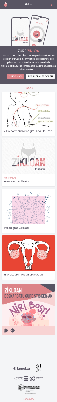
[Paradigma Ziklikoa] (28, 206)
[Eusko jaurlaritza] (28, 390)
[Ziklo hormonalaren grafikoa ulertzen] (28, 109)
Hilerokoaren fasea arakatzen (23, 274)
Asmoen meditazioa (17, 181)
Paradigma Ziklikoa (16, 228)
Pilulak (28, 88)
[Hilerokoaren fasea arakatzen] (28, 252)
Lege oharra (28, 399)
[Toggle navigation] (51, 4)
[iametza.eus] (21, 369)
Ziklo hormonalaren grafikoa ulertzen (28, 131)
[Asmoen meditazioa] (28, 156)
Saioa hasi (15, 76)
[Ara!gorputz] (38, 369)
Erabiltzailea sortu (40, 76)
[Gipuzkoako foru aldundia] (28, 379)
